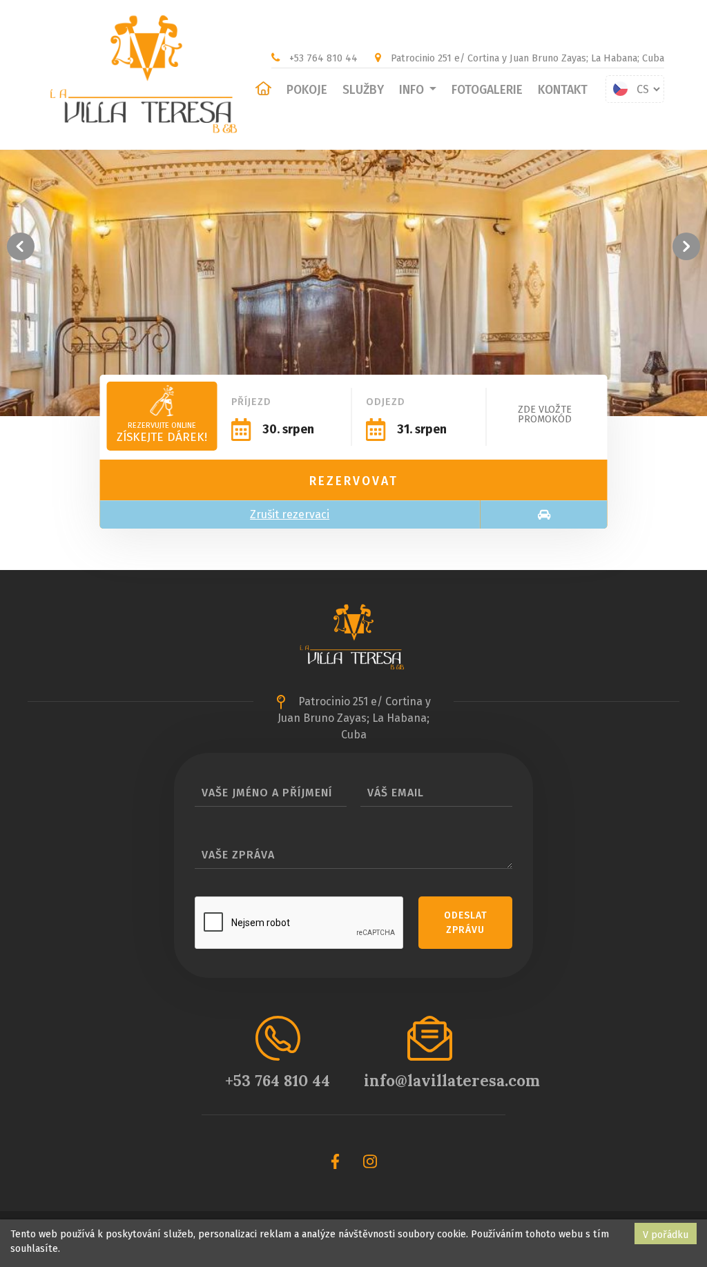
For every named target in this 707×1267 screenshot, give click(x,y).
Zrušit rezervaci (289, 514)
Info (413, 90)
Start (689, 424)
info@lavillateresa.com (452, 1080)
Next (686, 246)
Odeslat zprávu (465, 923)
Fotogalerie (487, 90)
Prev (21, 246)
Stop (700, 424)
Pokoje (307, 90)
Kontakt (563, 90)
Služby (363, 90)
